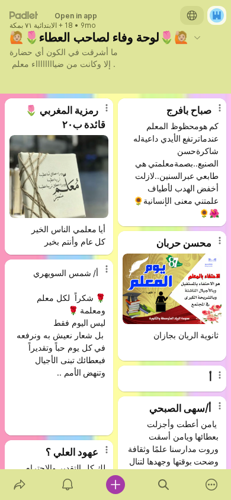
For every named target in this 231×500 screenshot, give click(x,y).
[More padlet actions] (212, 484)
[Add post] (115, 484)
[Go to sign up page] (216, 15)
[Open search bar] (164, 485)
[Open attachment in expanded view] (58, 176)
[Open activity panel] (67, 484)
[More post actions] (99, 112)
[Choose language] (192, 15)
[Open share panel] (19, 484)
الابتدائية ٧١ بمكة (33, 25)
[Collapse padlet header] (197, 37)
